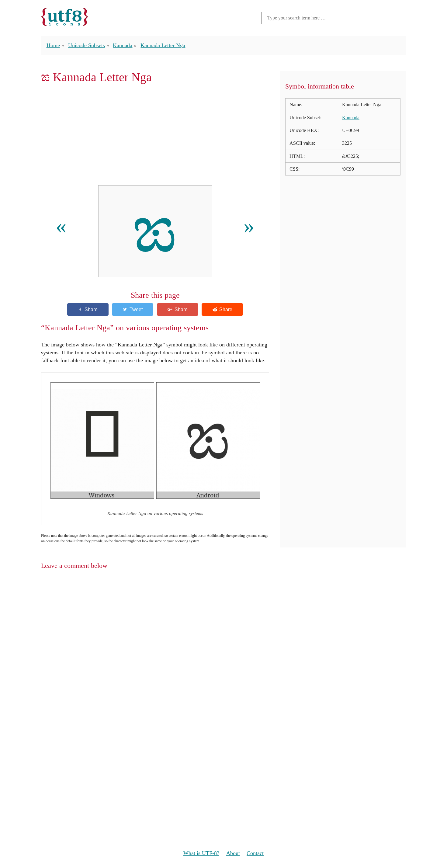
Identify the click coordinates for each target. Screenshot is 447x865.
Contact (255, 853)
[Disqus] (223, 654)
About (233, 853)
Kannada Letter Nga (162, 45)
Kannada (122, 45)
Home (53, 45)
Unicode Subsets (86, 45)
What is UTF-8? (201, 853)
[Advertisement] (155, 134)
